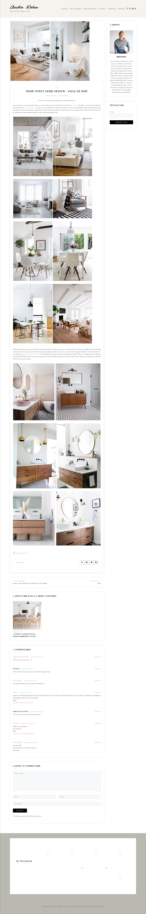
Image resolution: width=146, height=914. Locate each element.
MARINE (95, 582)
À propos (112, 9)
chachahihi (17, 742)
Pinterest (75, 105)
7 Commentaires (63, 95)
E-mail (112, 112)
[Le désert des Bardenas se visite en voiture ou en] (72, 877)
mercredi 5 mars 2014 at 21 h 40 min (31, 742)
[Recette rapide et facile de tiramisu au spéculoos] (120, 853)
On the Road (75, 9)
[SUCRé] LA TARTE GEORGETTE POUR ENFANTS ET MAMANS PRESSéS (30, 582)
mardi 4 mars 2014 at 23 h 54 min (37, 711)
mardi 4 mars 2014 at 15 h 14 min (30, 680)
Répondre (98, 657)
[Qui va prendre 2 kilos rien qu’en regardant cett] (72, 853)
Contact (121, 9)
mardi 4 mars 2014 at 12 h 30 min (36, 656)
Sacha (15, 693)
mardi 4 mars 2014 (51, 95)
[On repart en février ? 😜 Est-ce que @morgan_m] (120, 877)
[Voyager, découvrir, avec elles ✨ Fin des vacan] (47, 877)
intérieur (18, 553)
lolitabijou (17, 681)
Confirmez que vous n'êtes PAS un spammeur (28, 816)
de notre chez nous (30, 108)
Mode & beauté (90, 9)
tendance (24, 553)
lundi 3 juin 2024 (17, 631)
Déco (56, 87)
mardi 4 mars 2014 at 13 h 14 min (28, 668)
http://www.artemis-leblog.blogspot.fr (24, 733)
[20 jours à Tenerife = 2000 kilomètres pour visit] (47, 853)
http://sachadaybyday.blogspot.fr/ (23, 702)
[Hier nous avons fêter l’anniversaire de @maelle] (96, 877)
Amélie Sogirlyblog (21, 657)
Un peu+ (102, 9)
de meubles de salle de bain (31, 354)
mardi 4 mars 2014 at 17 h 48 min (25, 692)
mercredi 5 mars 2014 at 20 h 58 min (28, 723)
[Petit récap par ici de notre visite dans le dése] (96, 853)
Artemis (16, 723)
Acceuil (64, 9)
